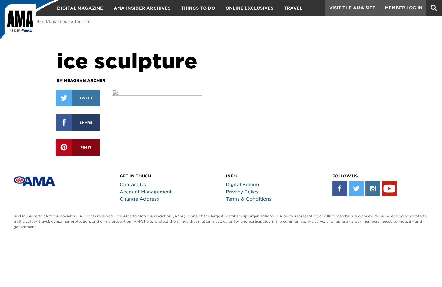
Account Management (146, 192)
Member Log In (403, 7)
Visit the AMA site (352, 7)
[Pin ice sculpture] (78, 147)
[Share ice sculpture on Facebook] (78, 122)
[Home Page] (29, 22)
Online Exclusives (249, 8)
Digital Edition (242, 184)
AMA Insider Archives (142, 8)
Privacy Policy (242, 192)
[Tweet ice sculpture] (78, 98)
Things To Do (198, 8)
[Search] (434, 8)
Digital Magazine (80, 8)
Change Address (139, 199)
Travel (293, 8)
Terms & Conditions (249, 199)
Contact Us (133, 184)
